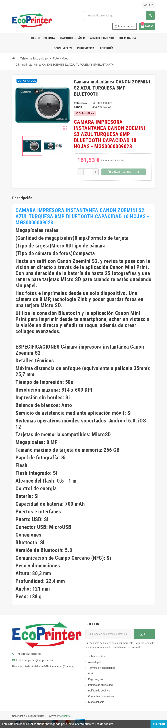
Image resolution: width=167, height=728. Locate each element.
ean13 (78, 107)
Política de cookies (99, 690)
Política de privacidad (100, 684)
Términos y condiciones (101, 667)
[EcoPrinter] (32, 20)
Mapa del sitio (96, 701)
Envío (91, 673)
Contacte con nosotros (101, 696)
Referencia (80, 103)
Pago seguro (95, 679)
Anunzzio (65, 716)
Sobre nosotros (97, 656)
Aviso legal (94, 662)
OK (146, 634)
